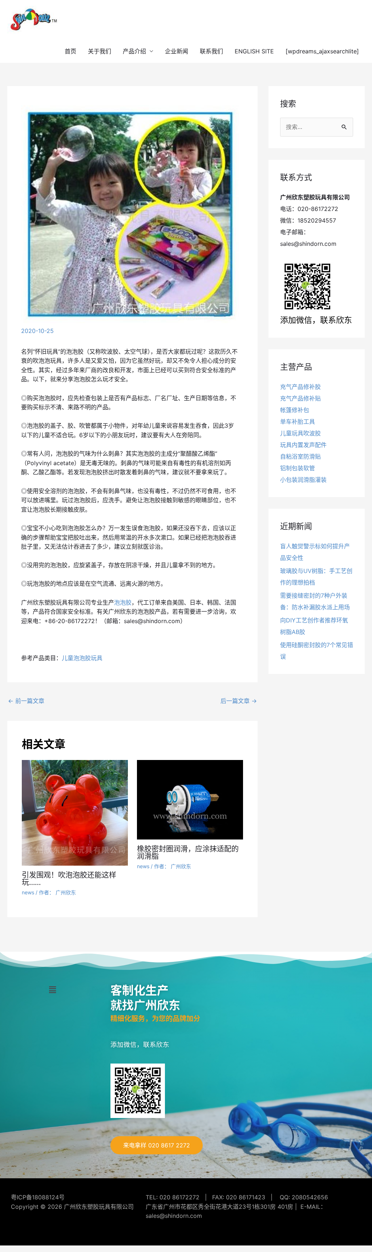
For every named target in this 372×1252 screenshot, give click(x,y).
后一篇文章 (239, 700)
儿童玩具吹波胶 (300, 433)
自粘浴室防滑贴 (300, 456)
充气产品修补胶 (300, 386)
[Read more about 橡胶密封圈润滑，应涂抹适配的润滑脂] (190, 798)
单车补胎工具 (297, 421)
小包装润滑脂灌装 (303, 479)
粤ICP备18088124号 (38, 1197)
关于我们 (99, 51)
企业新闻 (176, 51)
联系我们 (211, 51)
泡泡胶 (123, 602)
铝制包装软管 (297, 468)
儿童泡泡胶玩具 (82, 658)
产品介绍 (134, 51)
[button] (52, 989)
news (28, 892)
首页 (70, 51)
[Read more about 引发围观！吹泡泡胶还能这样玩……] (75, 812)
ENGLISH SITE (254, 51)
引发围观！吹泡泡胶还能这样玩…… (69, 879)
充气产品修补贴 (300, 398)
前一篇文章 (26, 700)
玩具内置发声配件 (303, 444)
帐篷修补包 (294, 410)
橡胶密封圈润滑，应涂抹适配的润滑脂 (188, 853)
